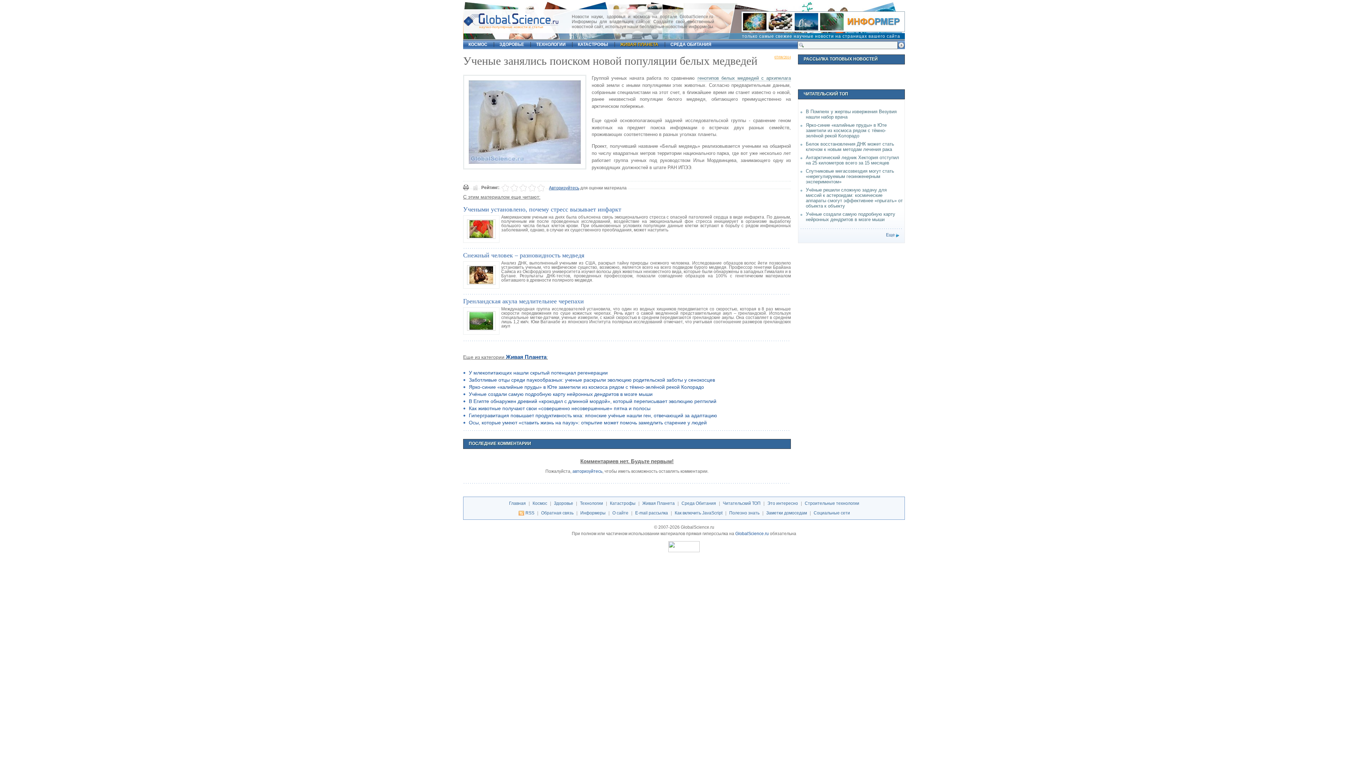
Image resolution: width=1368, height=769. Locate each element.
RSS (529, 513)
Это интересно (782, 503)
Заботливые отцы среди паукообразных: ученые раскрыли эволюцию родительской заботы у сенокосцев (592, 380)
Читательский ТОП (742, 503)
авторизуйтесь (587, 471)
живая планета (639, 44)
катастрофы (593, 44)
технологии (551, 44)
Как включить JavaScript (698, 513)
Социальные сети (832, 513)
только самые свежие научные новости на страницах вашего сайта (821, 36)
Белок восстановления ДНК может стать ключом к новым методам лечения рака (850, 146)
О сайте (620, 513)
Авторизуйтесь (564, 187)
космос (477, 44)
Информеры (593, 513)
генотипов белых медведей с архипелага (744, 78)
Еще (890, 234)
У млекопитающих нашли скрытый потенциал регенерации (538, 373)
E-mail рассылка (651, 513)
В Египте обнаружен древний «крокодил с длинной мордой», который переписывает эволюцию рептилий (592, 401)
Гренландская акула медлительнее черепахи (523, 301)
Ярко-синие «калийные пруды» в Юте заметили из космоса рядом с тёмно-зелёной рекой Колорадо (586, 387)
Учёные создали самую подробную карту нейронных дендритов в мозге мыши (561, 394)
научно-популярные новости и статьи (511, 27)
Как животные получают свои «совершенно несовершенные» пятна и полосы (560, 408)
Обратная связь (557, 513)
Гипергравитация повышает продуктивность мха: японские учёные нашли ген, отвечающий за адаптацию (593, 415)
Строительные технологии (832, 503)
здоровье (511, 44)
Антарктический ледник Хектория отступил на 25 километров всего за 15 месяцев (852, 160)
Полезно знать (744, 513)
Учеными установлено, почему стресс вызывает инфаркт (542, 209)
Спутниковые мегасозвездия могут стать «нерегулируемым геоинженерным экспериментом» (850, 176)
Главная (517, 503)
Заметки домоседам (786, 513)
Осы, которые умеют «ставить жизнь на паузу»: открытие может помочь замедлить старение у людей (588, 422)
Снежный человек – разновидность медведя (523, 255)
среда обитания (690, 44)
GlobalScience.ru (752, 533)
